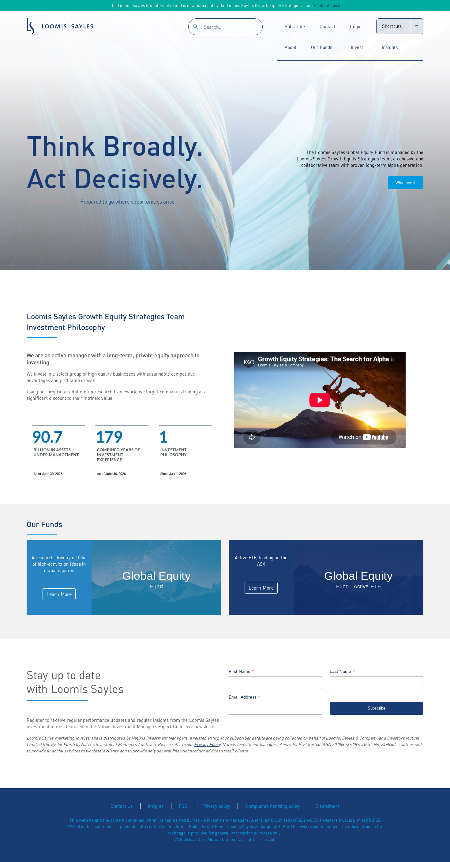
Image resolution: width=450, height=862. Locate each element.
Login (356, 26)
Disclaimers (327, 806)
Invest (357, 47)
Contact (328, 26)
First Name (241, 671)
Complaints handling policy (272, 806)
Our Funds (321, 47)
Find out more (327, 5)
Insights (390, 47)
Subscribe (295, 26)
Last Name (342, 671)
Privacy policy (216, 806)
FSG (183, 806)
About (291, 47)
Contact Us (122, 806)
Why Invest (406, 182)
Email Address (245, 697)
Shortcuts (392, 26)
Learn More (59, 594)
